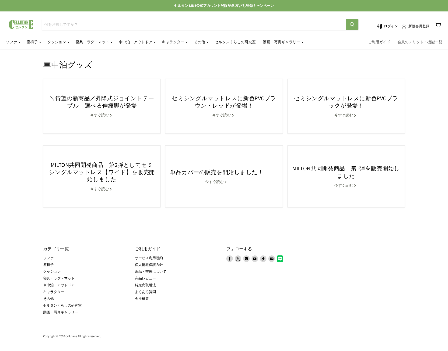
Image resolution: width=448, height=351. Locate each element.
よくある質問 (145, 292)
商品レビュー (145, 278)
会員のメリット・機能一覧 (419, 42)
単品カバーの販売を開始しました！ (216, 172)
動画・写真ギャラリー (282, 42)
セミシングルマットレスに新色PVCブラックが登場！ (346, 102)
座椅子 (32, 42)
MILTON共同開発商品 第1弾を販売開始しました (346, 172)
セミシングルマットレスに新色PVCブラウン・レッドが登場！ (224, 102)
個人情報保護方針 (149, 264)
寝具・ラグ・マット (93, 42)
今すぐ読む (99, 115)
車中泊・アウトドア (136, 42)
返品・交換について (150, 271)
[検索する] (352, 24)
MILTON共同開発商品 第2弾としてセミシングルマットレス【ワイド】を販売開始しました (102, 172)
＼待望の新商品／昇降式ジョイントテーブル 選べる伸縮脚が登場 (102, 102)
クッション (57, 42)
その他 (200, 42)
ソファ (12, 42)
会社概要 (142, 298)
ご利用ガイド (379, 42)
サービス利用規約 (149, 258)
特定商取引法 (145, 285)
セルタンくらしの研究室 (235, 42)
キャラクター (173, 42)
